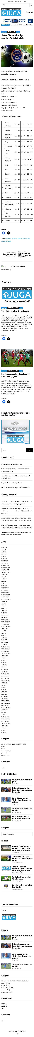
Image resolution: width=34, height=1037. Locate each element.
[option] (22, 25)
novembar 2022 (5, 649)
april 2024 (4, 610)
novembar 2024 (5, 594)
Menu (30, 12)
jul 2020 (3, 712)
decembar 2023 (5, 619)
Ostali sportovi (5, 751)
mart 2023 (4, 640)
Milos (3, 525)
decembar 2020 (5, 701)
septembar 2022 (5, 653)
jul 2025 (3, 576)
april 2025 (4, 583)
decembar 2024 (5, 592)
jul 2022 (3, 658)
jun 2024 (3, 606)
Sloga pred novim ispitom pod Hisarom (23, 24)
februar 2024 (4, 615)
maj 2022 (3, 662)
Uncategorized (5, 755)
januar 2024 (4, 617)
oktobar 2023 (5, 624)
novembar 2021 (5, 676)
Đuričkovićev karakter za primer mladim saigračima (16, 487)
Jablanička (8, 238)
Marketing (18, 1)
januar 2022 (4, 671)
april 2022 (4, 664)
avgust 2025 (4, 574)
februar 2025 (4, 588)
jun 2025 (3, 579)
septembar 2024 (5, 599)
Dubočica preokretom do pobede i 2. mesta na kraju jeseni (15, 375)
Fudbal (4, 32)
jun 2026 (3, 551)
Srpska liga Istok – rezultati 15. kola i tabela (21, 878)
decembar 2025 (5, 565)
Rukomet (3, 753)
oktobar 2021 (5, 678)
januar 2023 (4, 644)
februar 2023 (4, 642)
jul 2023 (3, 631)
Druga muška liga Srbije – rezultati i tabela (13, 744)
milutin (3, 518)
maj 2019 (3, 732)
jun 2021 (3, 687)
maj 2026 (3, 554)
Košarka (3, 748)
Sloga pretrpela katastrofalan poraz (11, 464)
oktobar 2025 (5, 570)
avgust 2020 (4, 710)
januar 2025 (4, 590)
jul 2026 (3, 549)
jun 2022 (3, 660)
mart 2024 (4, 612)
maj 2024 (3, 608)
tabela (9, 241)
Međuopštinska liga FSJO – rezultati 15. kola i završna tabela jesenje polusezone (21, 848)
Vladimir (3, 532)
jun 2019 (3, 730)
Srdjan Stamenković (17, 266)
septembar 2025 (5, 572)
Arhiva (24, 1)
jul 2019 (3, 728)
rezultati (3, 241)
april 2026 (4, 556)
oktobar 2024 (5, 597)
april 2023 (4, 637)
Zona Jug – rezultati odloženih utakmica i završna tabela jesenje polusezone (22, 869)
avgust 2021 (4, 683)
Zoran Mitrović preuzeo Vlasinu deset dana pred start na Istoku (22, 800)
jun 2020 (3, 714)
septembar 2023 (5, 626)
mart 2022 (4, 667)
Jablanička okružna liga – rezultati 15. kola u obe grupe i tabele (22, 858)
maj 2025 (3, 581)
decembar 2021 (5, 673)
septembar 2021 (5, 680)
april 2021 (4, 692)
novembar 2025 (5, 567)
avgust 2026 (4, 547)
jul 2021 (3, 685)
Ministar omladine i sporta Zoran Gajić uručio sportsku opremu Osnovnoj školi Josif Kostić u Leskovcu (17, 511)
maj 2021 (3, 689)
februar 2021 (4, 696)
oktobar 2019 (5, 721)
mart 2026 (4, 558)
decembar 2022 (5, 646)
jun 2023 (3, 633)
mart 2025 (4, 585)
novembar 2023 (5, 622)
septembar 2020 (5, 707)
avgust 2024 (4, 601)
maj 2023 (3, 635)
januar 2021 (4, 698)
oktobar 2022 (5, 651)
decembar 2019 (5, 716)
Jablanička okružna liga (18, 238)
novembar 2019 (5, 719)
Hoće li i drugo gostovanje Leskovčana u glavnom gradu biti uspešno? (22, 790)
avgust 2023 (4, 628)
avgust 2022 (4, 655)
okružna (27, 238)
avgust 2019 (4, 725)
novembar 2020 (5, 703)
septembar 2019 (5, 723)
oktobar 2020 (5, 705)
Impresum (10, 1)
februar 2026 (4, 561)
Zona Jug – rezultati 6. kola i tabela (15, 311)
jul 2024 (3, 603)
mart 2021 (4, 694)
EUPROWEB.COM (20, 1031)
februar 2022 (4, 669)
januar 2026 (4, 563)
